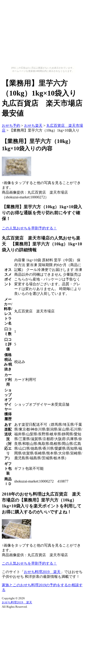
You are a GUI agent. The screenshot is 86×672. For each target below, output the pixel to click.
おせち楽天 (33, 125)
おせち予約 (11, 125)
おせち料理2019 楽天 (42, 572)
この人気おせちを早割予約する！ (29, 228)
